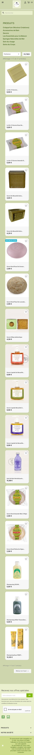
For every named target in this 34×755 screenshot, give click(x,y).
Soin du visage (9, 42)
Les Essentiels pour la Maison (15, 36)
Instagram (8, 716)
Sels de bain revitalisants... (15, 478)
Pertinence (12, 54)
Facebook (3, 716)
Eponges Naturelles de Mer (14, 39)
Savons (6, 33)
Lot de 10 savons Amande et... (16, 160)
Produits (8, 23)
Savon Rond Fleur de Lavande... (16, 302)
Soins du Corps (9, 44)
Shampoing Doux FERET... (14, 655)
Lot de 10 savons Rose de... (15, 125)
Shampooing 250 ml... (13, 584)
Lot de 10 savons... (12, 90)
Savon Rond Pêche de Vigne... (16, 549)
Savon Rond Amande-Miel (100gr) (17, 514)
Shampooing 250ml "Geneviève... (17, 620)
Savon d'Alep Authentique (14, 337)
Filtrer (27, 54)
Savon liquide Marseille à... (15, 408)
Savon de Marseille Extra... (15, 196)
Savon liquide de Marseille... (15, 372)
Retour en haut (22, 671)
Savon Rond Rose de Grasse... (16, 266)
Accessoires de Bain (11, 30)
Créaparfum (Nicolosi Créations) (16, 27)
